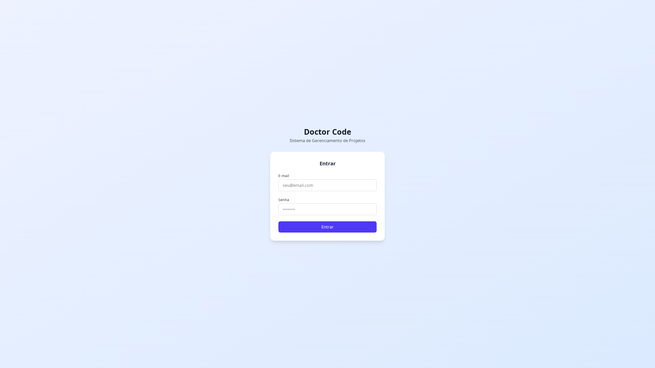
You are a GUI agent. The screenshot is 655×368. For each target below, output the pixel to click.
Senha (283, 199)
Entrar (327, 227)
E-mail (283, 175)
